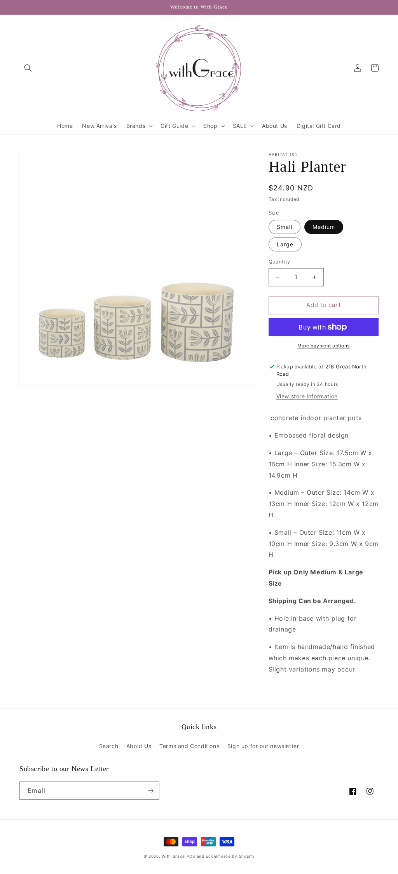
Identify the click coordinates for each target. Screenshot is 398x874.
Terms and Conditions (189, 746)
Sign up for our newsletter (263, 746)
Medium (323, 226)
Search (109, 746)
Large (285, 244)
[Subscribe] (150, 791)
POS (191, 856)
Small (284, 226)
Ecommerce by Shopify (230, 856)
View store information (307, 396)
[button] (28, 68)
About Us (139, 746)
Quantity (279, 261)
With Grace (173, 856)
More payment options (323, 346)
